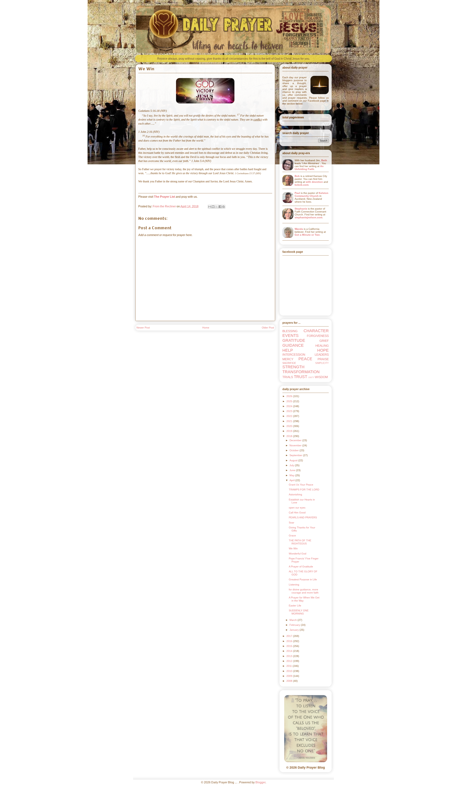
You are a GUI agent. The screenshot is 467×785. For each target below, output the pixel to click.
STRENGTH (293, 367)
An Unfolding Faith (309, 168)
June (293, 470)
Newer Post (143, 327)
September (296, 455)
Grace (292, 535)
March (294, 619)
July (292, 465)
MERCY (287, 359)
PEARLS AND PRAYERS (303, 517)
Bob (297, 176)
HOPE (323, 350)
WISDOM (321, 377)
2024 (289, 406)
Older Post (268, 327)
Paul (297, 193)
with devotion (314, 181)
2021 (289, 421)
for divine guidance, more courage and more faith (304, 591)
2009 (289, 675)
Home (205, 327)
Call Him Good (297, 512)
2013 (289, 656)
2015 (289, 646)
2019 (289, 431)
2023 (289, 411)
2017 (289, 636)
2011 (289, 665)
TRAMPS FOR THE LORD (304, 489)
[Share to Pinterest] (223, 206)
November (296, 445)
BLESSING (290, 331)
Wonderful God (297, 553)
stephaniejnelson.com (308, 217)
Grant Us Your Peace (301, 484)
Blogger (260, 782)
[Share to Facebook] (220, 206)
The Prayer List (164, 196)
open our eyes (297, 507)
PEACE (305, 359)
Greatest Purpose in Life (303, 579)
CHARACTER (316, 330)
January (295, 629)
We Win (293, 548)
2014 (289, 650)
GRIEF (324, 341)
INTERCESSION (293, 354)
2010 (289, 671)
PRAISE (323, 359)
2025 (289, 401)
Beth (324, 160)
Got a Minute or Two (307, 234)
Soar (291, 522)
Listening (294, 584)
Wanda (299, 228)
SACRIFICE (289, 362)
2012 (289, 661)
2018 (289, 436)
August (294, 460)
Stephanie (301, 208)
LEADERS (322, 354)
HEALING (322, 345)
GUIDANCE (293, 345)
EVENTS (290, 335)
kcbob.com (301, 184)
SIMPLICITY (322, 363)
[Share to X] (216, 206)
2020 (289, 426)
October (295, 450)
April (292, 480)
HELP (287, 350)
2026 (289, 396)
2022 (289, 416)
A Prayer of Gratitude (301, 566)
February (295, 624)
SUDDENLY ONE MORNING (298, 612)
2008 (289, 680)
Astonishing (295, 494)
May (292, 475)
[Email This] (209, 206)
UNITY (311, 377)
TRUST (300, 376)
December (296, 440)
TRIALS (287, 377)
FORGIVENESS (318, 336)
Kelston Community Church (311, 194)
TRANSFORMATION (301, 372)
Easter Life (295, 605)
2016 (289, 641)
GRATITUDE (293, 340)
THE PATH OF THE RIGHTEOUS (300, 542)
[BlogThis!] (213, 206)
